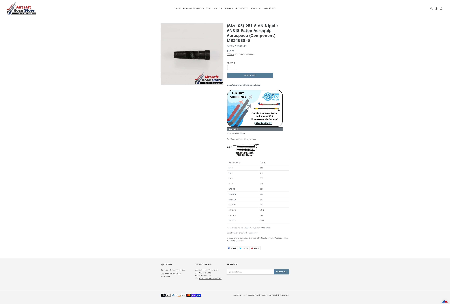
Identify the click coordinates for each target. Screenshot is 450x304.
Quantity (231, 63)
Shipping (230, 54)
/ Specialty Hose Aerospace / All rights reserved (271, 295)
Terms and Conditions (171, 273)
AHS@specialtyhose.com (210, 278)
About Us (165, 277)
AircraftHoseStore (246, 295)
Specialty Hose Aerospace (173, 270)
